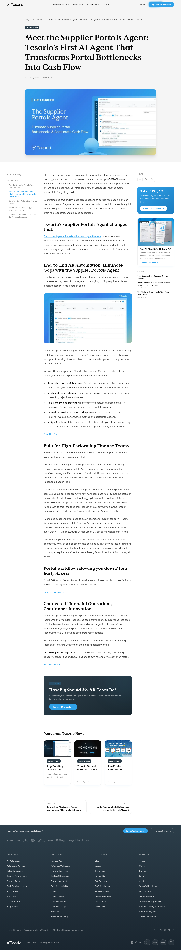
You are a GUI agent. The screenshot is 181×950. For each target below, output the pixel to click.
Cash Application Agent (17, 886)
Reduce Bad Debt (59, 881)
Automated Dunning (16, 866)
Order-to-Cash (60, 4)
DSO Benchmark (102, 886)
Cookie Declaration (147, 916)
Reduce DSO (57, 861)
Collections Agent (15, 871)
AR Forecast (12, 891)
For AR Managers (58, 901)
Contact (142, 871)
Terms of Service (146, 896)
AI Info (142, 881)
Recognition (100, 876)
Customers (78, 4)
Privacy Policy (145, 891)
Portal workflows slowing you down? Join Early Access (21, 209)
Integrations (12, 906)
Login (142, 4)
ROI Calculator (101, 881)
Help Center (100, 901)
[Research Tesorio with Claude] (169, 930)
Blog (27, 19)
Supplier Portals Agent (17, 876)
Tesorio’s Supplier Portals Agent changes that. (22, 186)
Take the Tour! (51, 434)
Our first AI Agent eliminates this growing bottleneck (72, 236)
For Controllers (57, 896)
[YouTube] (140, 942)
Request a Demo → (54, 664)
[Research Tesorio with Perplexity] (165, 930)
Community (100, 906)
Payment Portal (13, 881)
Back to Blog (15, 174)
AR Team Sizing (102, 891)
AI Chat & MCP (13, 901)
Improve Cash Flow (59, 871)
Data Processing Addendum (152, 906)
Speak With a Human (161, 4)
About (106, 4)
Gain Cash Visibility (59, 886)
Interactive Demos (103, 896)
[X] (136, 942)
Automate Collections (60, 866)
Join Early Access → (54, 592)
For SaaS (55, 911)
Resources (92, 4)
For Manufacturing (59, 916)
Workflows (11, 896)
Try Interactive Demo (162, 831)
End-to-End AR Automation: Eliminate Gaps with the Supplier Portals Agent (22, 194)
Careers (142, 866)
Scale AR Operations (60, 876)
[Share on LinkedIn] (146, 179)
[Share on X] (152, 179)
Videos (98, 866)
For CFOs (55, 891)
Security (142, 876)
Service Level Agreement (150, 901)
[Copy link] (140, 179)
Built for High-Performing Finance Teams (23, 202)
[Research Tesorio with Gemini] (173, 930)
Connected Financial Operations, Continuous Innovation (22, 215)
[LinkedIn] (132, 942)
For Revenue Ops (58, 906)
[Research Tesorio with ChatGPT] (161, 930)
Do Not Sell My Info (147, 911)
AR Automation (13, 861)
